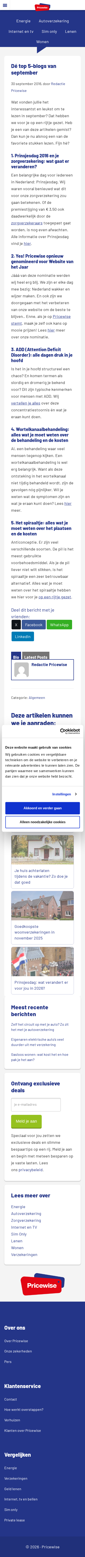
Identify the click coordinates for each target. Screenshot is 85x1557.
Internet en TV (24, 1227)
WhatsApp (59, 624)
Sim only (49, 31)
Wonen (42, 41)
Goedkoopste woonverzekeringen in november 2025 (35, 932)
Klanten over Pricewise (22, 1430)
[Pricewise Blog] (42, 9)
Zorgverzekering (26, 1220)
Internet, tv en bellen (21, 1499)
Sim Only (19, 1233)
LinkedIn (23, 636)
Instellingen (61, 794)
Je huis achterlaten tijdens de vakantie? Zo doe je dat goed (41, 876)
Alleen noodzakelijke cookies (43, 822)
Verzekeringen (24, 1254)
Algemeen (37, 697)
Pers (8, 1361)
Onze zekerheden (18, 1351)
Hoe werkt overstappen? (23, 1409)
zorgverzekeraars (27, 222)
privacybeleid (31, 1169)
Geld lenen (12, 1489)
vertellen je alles (25, 402)
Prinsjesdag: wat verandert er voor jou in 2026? (41, 985)
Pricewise (51, 1546)
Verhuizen (12, 1420)
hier (27, 243)
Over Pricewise (16, 1341)
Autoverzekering (54, 20)
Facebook (33, 624)
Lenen (70, 31)
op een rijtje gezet (55, 596)
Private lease (14, 1520)
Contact (10, 1399)
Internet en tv (21, 31)
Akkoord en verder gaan (43, 808)
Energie (23, 20)
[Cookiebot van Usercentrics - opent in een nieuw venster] (60, 731)
